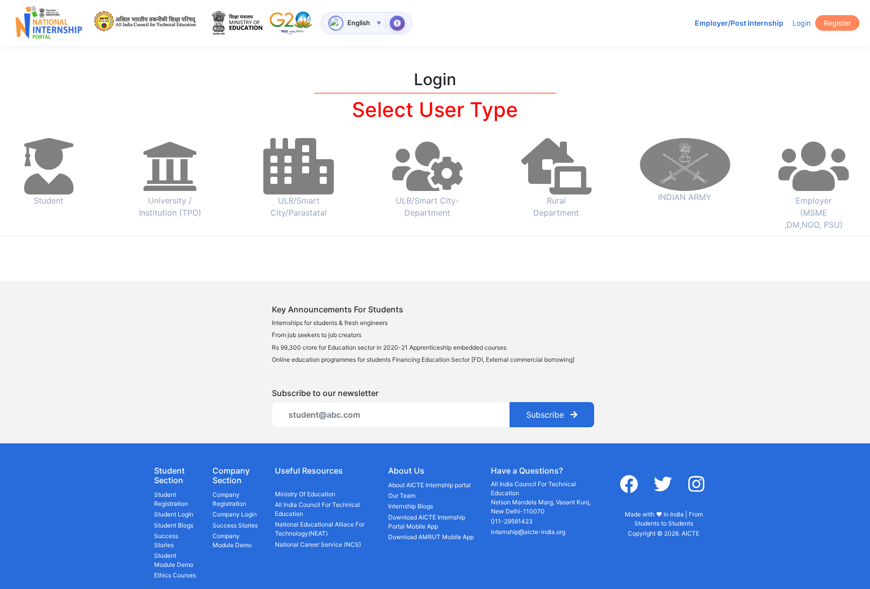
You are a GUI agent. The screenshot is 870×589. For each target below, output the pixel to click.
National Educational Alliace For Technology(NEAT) (320, 528)
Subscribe (546, 415)
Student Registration (171, 499)
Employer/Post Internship (739, 23)
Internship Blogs (410, 506)
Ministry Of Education (305, 494)
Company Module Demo (232, 540)
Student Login (173, 514)
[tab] (49, 182)
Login (801, 23)
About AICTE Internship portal (429, 485)
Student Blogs (173, 525)
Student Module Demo (173, 560)
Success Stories (166, 540)
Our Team (401, 495)
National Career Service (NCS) (318, 544)
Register (837, 23)
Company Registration (229, 499)
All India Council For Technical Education (317, 509)
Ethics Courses (175, 575)
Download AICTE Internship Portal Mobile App (426, 521)
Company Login (234, 514)
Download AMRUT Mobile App (431, 537)
